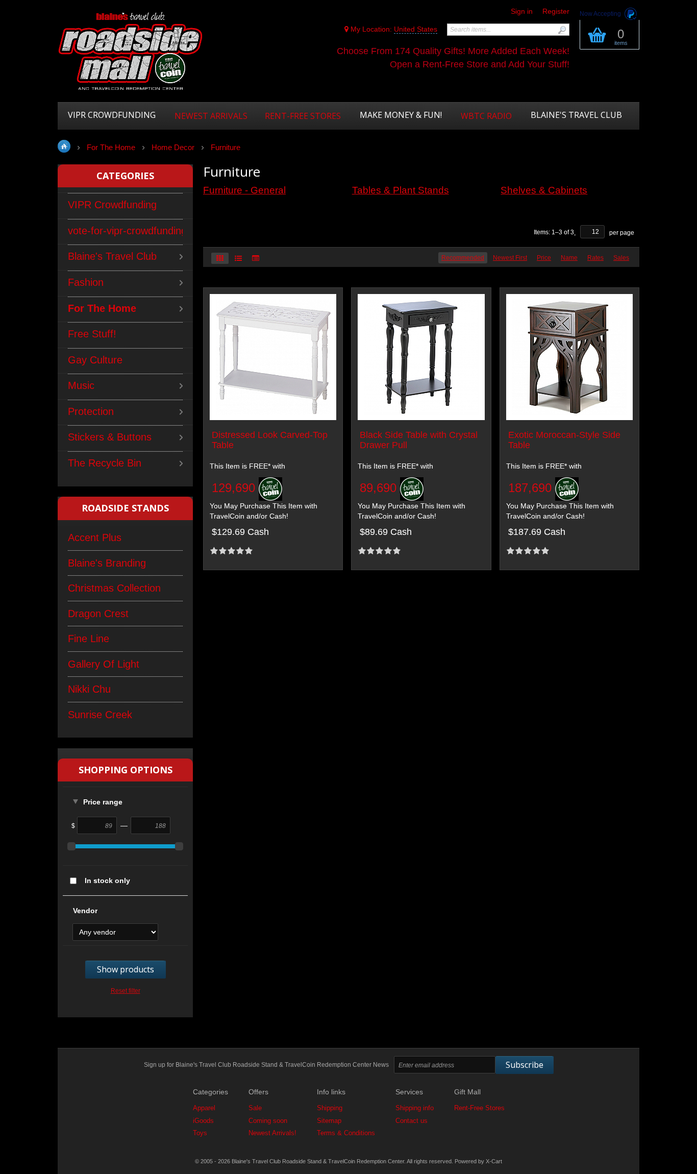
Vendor (85, 911)
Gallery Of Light (103, 664)
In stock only (107, 880)
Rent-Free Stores (479, 1108)
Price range (102, 802)
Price (544, 257)
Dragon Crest (98, 613)
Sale (255, 1108)
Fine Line (88, 638)
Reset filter (125, 990)
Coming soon (267, 1120)
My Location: (392, 29)
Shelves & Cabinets (544, 190)
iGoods (203, 1120)
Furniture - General (244, 190)
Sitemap (329, 1120)
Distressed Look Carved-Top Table (270, 440)
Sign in (522, 11)
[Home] (130, 52)
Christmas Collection (114, 588)
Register (555, 11)
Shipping (329, 1108)
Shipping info (414, 1108)
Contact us (411, 1120)
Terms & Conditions (346, 1133)
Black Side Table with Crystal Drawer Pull (419, 440)
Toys (200, 1133)
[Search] (561, 30)
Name (569, 257)
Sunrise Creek (100, 714)
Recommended (462, 257)
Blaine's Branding (107, 563)
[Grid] (220, 258)
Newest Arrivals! (272, 1133)
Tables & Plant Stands (400, 190)
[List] (238, 258)
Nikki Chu (89, 689)
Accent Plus (94, 537)
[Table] (255, 258)
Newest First (510, 257)
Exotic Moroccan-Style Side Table (564, 440)
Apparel (204, 1108)
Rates (595, 257)
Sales (621, 257)
